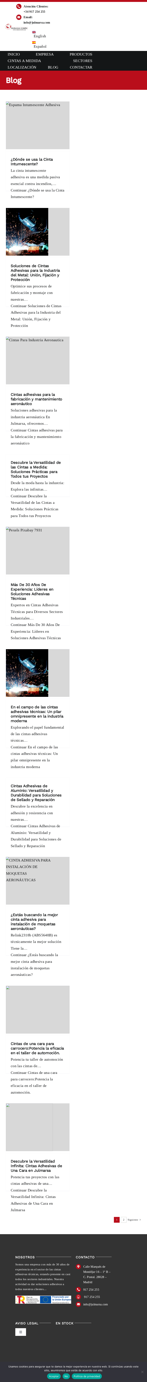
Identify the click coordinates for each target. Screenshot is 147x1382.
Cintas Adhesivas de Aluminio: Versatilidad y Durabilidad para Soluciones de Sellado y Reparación (36, 793)
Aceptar (54, 1376)
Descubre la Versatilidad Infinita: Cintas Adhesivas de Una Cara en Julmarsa (36, 1166)
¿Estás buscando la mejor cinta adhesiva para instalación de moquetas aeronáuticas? (34, 921)
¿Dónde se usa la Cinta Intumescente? (32, 161)
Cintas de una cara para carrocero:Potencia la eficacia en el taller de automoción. (37, 1048)
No (66, 1376)
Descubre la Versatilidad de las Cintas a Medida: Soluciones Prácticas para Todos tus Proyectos (36, 469)
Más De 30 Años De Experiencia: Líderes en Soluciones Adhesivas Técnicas (32, 591)
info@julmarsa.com (95, 1304)
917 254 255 (91, 1289)
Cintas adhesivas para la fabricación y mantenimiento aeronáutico (36, 399)
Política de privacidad (87, 1376)
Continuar (38, 193)
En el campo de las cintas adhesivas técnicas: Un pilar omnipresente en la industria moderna (37, 714)
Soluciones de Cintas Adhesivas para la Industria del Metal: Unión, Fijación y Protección (35, 272)
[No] (142, 1372)
